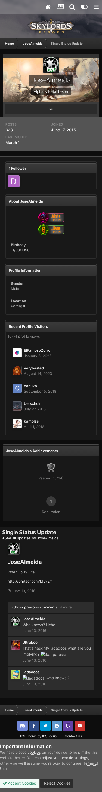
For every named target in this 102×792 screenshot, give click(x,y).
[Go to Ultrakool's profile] (15, 645)
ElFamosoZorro (37, 350)
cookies (34, 752)
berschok (32, 403)
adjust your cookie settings (65, 758)
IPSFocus (49, 736)
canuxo (30, 386)
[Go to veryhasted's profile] (17, 370)
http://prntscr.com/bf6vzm (30, 581)
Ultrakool (31, 642)
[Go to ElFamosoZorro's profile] (17, 352)
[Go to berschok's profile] (17, 406)
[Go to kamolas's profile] (17, 423)
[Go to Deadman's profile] (14, 181)
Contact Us (73, 736)
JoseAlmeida (25, 562)
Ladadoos (31, 672)
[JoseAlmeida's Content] (51, 109)
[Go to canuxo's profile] (17, 388)
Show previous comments (42, 607)
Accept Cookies (21, 783)
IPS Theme (28, 736)
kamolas (31, 421)
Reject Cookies (56, 783)
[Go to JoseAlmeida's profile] (14, 549)
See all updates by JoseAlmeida (31, 538)
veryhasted (34, 368)
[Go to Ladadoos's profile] (15, 674)
